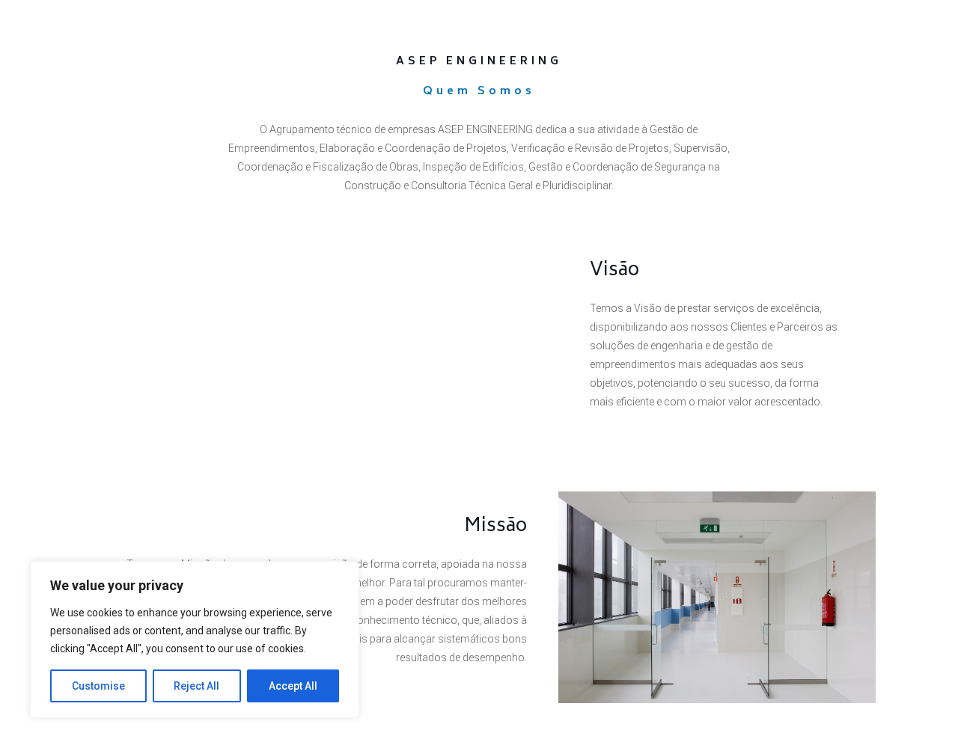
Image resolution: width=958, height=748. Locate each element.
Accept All (293, 686)
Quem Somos (479, 91)
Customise (98, 686)
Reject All (196, 686)
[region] (194, 639)
